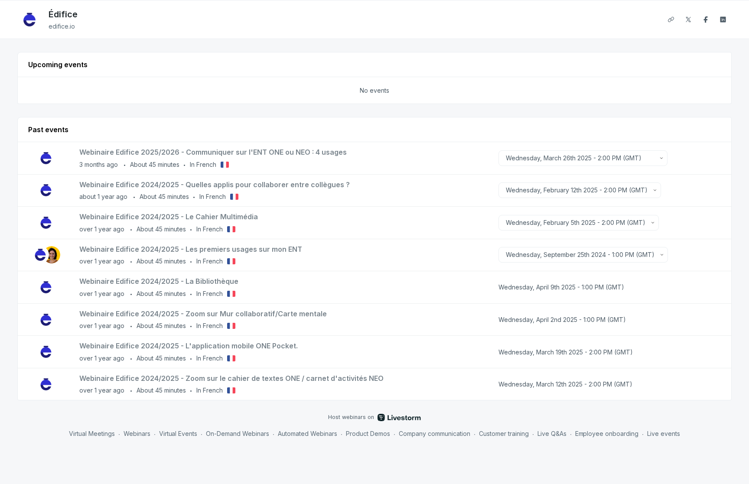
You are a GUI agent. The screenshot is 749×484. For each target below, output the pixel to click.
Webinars (137, 433)
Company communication (434, 433)
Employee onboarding (607, 433)
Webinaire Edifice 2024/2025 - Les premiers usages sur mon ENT (190, 249)
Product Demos (368, 433)
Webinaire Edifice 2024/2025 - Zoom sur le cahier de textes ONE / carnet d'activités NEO (231, 378)
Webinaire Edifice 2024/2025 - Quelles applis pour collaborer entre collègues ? (214, 184)
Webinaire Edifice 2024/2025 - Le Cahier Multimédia (168, 216)
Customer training (504, 433)
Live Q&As (552, 433)
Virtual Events (178, 433)
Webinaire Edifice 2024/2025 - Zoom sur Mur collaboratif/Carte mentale (203, 313)
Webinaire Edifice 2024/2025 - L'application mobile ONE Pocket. (188, 345)
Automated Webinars (307, 433)
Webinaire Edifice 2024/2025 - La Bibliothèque (158, 281)
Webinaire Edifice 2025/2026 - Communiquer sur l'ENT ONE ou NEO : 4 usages (213, 152)
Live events (663, 433)
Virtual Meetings (92, 433)
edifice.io (62, 26)
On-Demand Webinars (237, 433)
